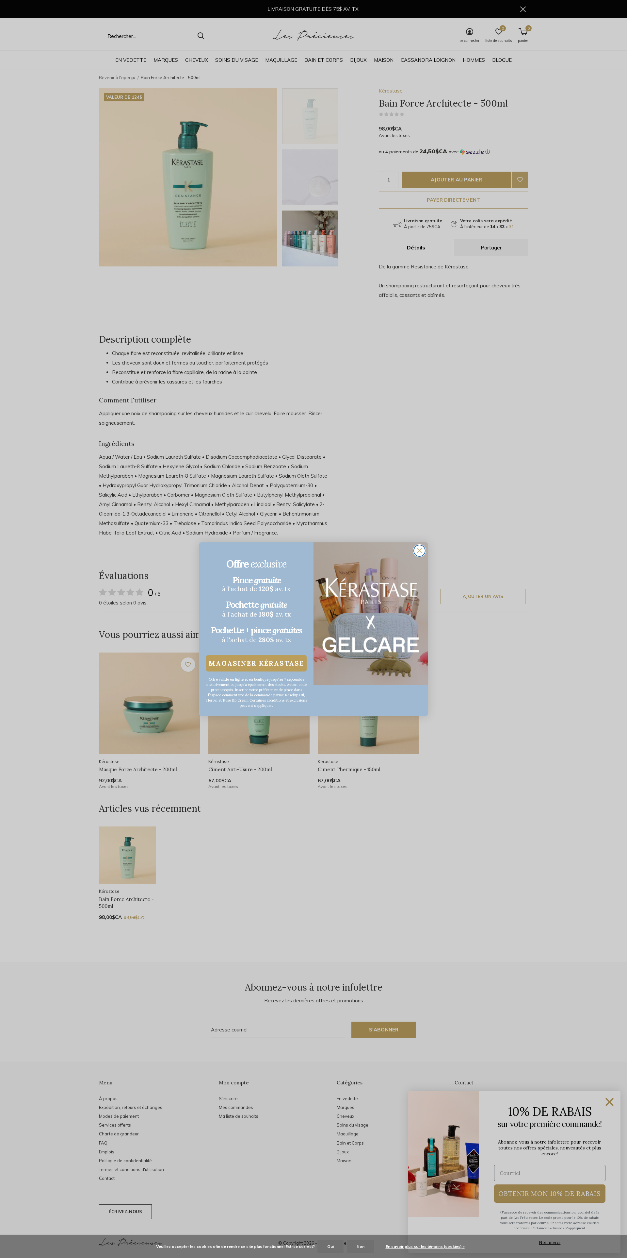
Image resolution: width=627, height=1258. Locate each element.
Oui (330, 1246)
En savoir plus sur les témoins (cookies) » (425, 1246)
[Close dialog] (419, 550)
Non (360, 1246)
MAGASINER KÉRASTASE (256, 663)
